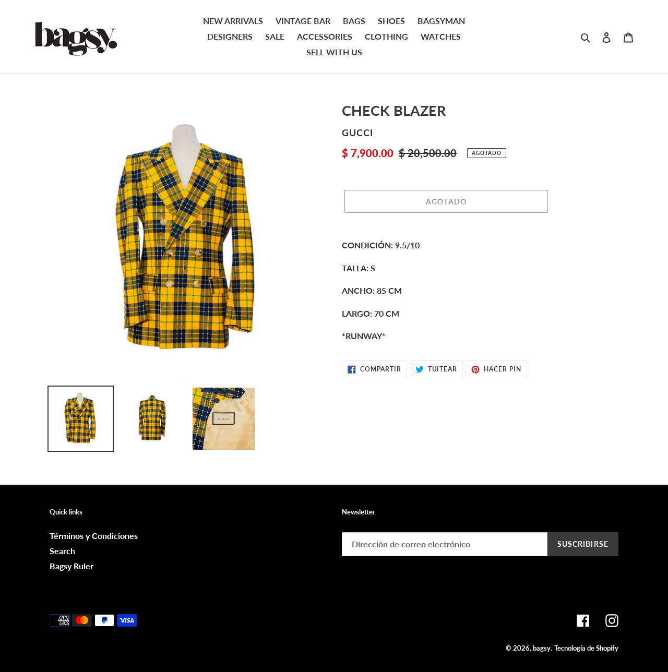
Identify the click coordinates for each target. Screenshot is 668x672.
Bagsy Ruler (71, 566)
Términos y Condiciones (94, 536)
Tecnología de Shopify (586, 648)
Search (62, 551)
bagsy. (542, 648)
